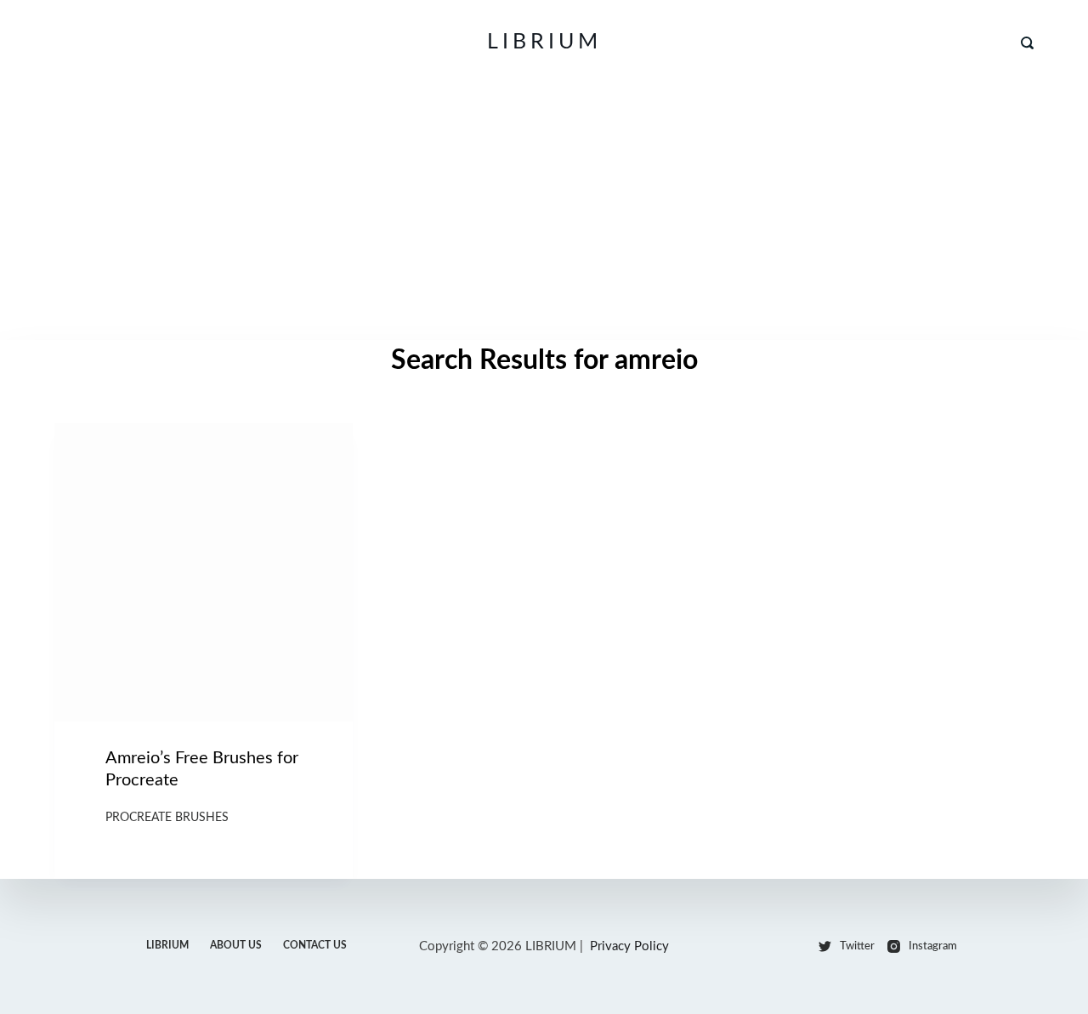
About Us (236, 945)
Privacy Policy (629, 946)
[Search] (1027, 43)
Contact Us (315, 945)
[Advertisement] (544, 212)
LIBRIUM (544, 42)
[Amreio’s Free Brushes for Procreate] (203, 572)
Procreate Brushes (167, 818)
